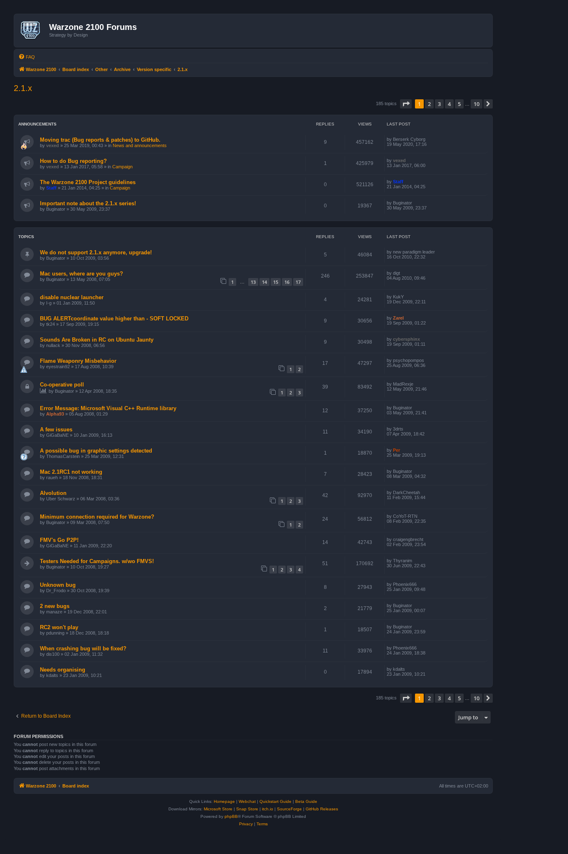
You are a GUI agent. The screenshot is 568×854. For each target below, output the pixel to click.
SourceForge (289, 809)
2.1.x (23, 88)
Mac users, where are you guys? (81, 274)
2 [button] (429, 104)
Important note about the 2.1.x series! (88, 203)
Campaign (122, 166)
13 (253, 282)
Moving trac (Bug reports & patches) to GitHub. (100, 140)
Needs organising (62, 670)
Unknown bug (58, 585)
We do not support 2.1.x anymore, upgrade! (96, 252)
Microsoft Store (218, 809)
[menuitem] (26, 57)
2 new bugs (54, 606)
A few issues (56, 429)
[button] (406, 103)
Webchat (247, 801)
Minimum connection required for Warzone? (97, 517)
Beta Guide (306, 801)
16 (286, 282)
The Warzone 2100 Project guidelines (88, 182)
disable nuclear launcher (72, 297)
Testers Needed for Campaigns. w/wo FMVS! (97, 561)
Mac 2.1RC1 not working (71, 472)
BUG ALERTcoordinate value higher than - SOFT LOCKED (114, 318)
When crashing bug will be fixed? (83, 648)
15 (275, 282)
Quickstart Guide (275, 801)
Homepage (224, 801)
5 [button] (459, 104)
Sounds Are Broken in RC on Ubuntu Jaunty (96, 340)
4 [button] (449, 104)
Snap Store (247, 809)
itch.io (267, 809)
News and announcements (140, 145)
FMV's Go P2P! (59, 540)
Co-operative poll (62, 384)
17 (298, 282)
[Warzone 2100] (32, 30)
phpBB (231, 816)
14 (264, 282)
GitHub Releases (322, 809)
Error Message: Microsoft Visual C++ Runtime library (108, 408)
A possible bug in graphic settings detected (96, 451)
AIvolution (53, 493)
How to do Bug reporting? (73, 161)
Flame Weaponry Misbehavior (78, 361)
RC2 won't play (59, 627)
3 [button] (439, 104)
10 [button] (476, 104)
